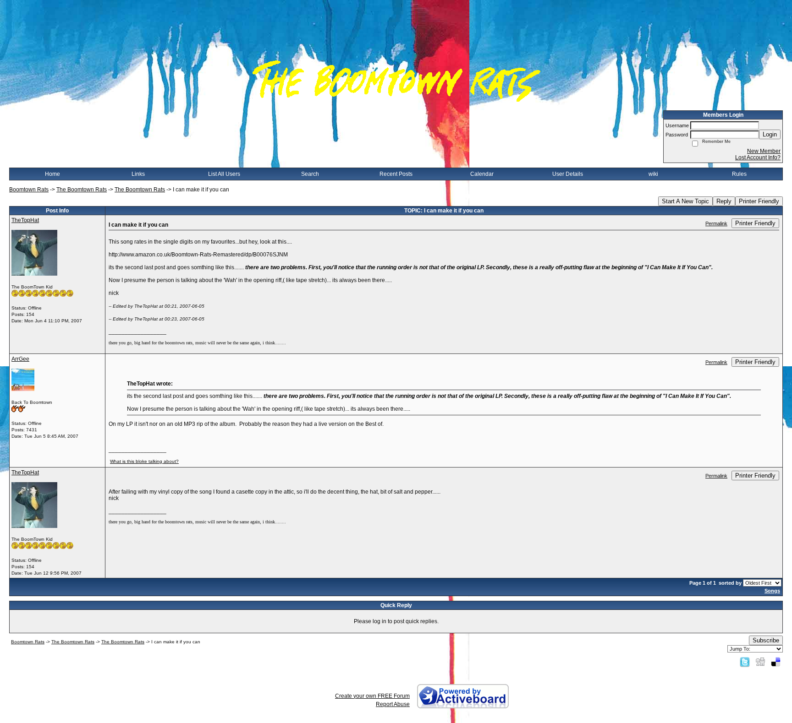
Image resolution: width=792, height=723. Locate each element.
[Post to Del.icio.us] (776, 661)
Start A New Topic (685, 201)
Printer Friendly (759, 201)
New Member (764, 151)
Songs (772, 590)
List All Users (224, 174)
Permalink (716, 223)
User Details (567, 174)
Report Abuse (393, 704)
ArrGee (20, 359)
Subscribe (766, 640)
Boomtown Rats (29, 189)
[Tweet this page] (744, 661)
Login (770, 134)
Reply (724, 201)
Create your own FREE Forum (372, 696)
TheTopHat (25, 220)
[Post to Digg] (760, 661)
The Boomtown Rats (81, 189)
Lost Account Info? (758, 157)
